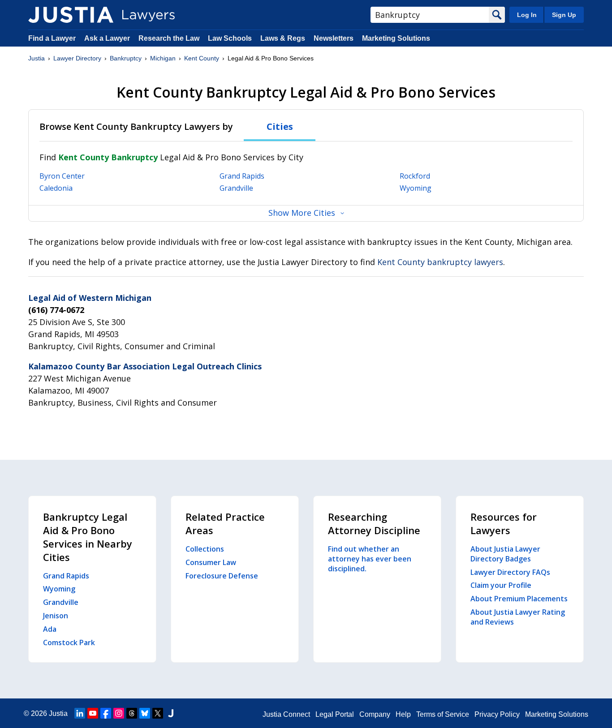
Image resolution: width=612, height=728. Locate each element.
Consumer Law (210, 562)
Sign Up (564, 14)
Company (374, 714)
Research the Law (168, 38)
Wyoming (415, 188)
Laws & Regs (282, 38)
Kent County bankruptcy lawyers (440, 262)
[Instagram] (118, 713)
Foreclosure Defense (221, 576)
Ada (49, 629)
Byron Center (62, 176)
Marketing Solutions (396, 38)
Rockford (415, 176)
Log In (527, 14)
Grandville (236, 188)
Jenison (55, 616)
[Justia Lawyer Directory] (70, 15)
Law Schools (230, 38)
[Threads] (131, 713)
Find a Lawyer (52, 38)
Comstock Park (69, 642)
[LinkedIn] (79, 713)
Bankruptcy (126, 58)
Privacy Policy (497, 714)
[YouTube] (92, 713)
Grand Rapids (242, 176)
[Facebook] (105, 713)
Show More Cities (301, 212)
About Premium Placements (519, 599)
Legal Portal (334, 714)
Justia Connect (286, 714)
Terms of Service (442, 714)
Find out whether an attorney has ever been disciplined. (369, 559)
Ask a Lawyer (108, 38)
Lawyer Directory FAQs (510, 572)
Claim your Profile (500, 585)
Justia (36, 58)
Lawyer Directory (77, 58)
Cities (280, 126)
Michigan (163, 58)
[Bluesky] (144, 713)
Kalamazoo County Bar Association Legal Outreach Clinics (145, 366)
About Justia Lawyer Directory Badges (505, 554)
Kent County (201, 58)
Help (403, 714)
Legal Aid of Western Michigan (89, 297)
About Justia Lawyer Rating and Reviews (517, 617)
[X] (157, 713)
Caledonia (56, 188)
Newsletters (333, 38)
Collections (204, 549)
